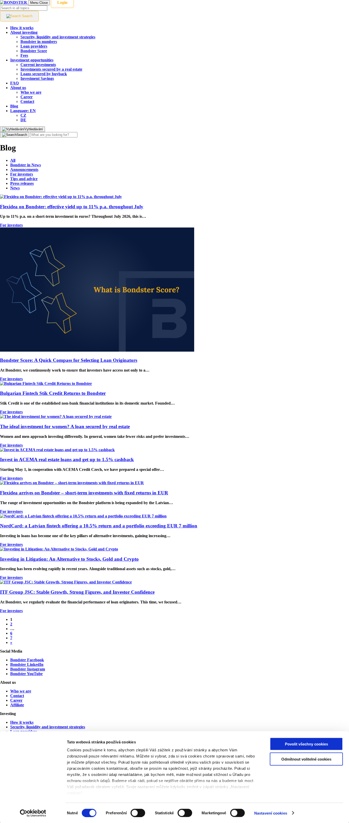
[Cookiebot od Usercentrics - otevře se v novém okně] (33, 813)
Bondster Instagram (27, 669)
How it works (21, 722)
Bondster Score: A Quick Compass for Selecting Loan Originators (68, 360)
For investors (11, 225)
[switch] (138, 813)
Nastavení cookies (270, 813)
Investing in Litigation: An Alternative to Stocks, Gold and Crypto (69, 559)
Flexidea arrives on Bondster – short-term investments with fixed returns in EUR (84, 492)
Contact (17, 696)
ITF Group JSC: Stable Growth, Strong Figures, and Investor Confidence (77, 592)
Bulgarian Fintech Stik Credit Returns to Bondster (53, 393)
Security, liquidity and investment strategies (47, 727)
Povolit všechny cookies (306, 744)
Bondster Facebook (27, 660)
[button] (23, 111)
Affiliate (17, 705)
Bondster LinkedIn (26, 664)
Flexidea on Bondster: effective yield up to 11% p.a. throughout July (71, 206)
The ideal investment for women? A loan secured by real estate (65, 426)
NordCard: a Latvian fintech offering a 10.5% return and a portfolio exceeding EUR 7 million (98, 525)
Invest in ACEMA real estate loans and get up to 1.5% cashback (67, 459)
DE (23, 120)
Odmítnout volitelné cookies (306, 759)
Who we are (20, 691)
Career (16, 700)
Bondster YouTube (26, 674)
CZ (23, 115)
